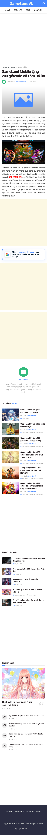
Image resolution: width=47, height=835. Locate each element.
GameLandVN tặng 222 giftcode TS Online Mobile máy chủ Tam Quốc (31, 486)
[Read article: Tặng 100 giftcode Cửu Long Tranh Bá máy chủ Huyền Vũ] (10, 472)
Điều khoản (19, 811)
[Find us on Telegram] (20, 828)
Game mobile (22, 67)
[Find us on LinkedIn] (29, 828)
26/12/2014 (33, 82)
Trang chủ (5, 67)
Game (7, 10)
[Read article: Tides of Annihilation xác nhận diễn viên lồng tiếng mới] (6, 560)
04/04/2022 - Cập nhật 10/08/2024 (32, 463)
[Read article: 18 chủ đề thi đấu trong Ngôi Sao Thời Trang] (23, 683)
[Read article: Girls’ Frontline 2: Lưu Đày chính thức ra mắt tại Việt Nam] (6, 602)
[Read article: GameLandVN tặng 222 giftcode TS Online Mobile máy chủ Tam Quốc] (10, 488)
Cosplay (38, 10)
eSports (18, 10)
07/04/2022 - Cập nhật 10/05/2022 (32, 432)
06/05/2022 (25, 418)
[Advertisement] (23, 39)
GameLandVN (22, 4)
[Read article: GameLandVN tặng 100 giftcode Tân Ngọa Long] (10, 443)
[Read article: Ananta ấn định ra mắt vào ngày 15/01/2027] (6, 581)
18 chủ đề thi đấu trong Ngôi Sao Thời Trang (17, 703)
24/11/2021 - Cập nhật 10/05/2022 (32, 478)
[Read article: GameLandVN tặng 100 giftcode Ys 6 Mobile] (10, 415)
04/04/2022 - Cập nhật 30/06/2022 (32, 446)
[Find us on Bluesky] (26, 828)
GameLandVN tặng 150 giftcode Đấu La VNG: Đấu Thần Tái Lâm (31, 454)
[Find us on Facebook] (16, 828)
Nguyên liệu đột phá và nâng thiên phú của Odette (27, 716)
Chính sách (29, 811)
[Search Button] (44, 3)
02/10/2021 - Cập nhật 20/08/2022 (32, 494)
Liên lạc (37, 811)
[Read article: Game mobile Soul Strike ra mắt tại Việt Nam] (6, 571)
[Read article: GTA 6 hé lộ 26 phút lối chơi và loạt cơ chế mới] (6, 592)
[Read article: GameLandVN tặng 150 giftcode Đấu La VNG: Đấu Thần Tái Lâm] (10, 457)
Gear (28, 10)
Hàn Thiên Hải (20, 82)
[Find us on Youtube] (23, 828)
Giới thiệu (9, 811)
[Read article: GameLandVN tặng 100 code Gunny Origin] (10, 429)
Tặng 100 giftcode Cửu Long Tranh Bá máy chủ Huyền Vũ (30, 470)
